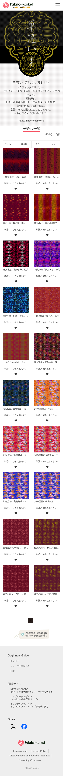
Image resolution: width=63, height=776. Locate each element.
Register (14, 661)
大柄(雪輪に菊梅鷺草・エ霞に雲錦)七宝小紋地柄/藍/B (16, 501)
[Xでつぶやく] (13, 727)
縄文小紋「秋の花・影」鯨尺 (47, 177)
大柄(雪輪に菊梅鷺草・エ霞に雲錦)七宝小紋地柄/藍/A (47, 501)
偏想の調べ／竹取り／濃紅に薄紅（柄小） (16, 548)
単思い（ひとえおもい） (15, 183)
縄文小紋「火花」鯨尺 (15, 177)
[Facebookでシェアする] (24, 727)
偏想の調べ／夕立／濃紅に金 (47, 594)
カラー (39, 144)
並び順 (24, 144)
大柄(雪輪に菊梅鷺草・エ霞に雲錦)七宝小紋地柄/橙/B (47, 408)
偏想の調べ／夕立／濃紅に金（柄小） (47, 548)
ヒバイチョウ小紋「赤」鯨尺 (16, 362)
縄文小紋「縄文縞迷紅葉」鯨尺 (47, 223)
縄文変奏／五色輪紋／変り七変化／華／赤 (47, 362)
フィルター (10, 144)
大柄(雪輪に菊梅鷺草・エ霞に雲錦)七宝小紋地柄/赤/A (47, 455)
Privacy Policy (39, 751)
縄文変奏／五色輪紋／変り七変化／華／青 (16, 408)
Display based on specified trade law (29, 755)
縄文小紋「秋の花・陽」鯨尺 (16, 223)
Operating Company (30, 760)
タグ (53, 144)
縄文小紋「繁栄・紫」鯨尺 (47, 269)
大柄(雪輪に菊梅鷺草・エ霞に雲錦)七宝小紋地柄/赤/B (16, 455)
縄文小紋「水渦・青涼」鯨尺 (16, 316)
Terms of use (20, 751)
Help (12, 671)
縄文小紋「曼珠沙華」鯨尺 (15, 269)
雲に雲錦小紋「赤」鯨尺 (47, 316)
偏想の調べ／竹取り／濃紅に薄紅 (16, 594)
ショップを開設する (19, 666)
